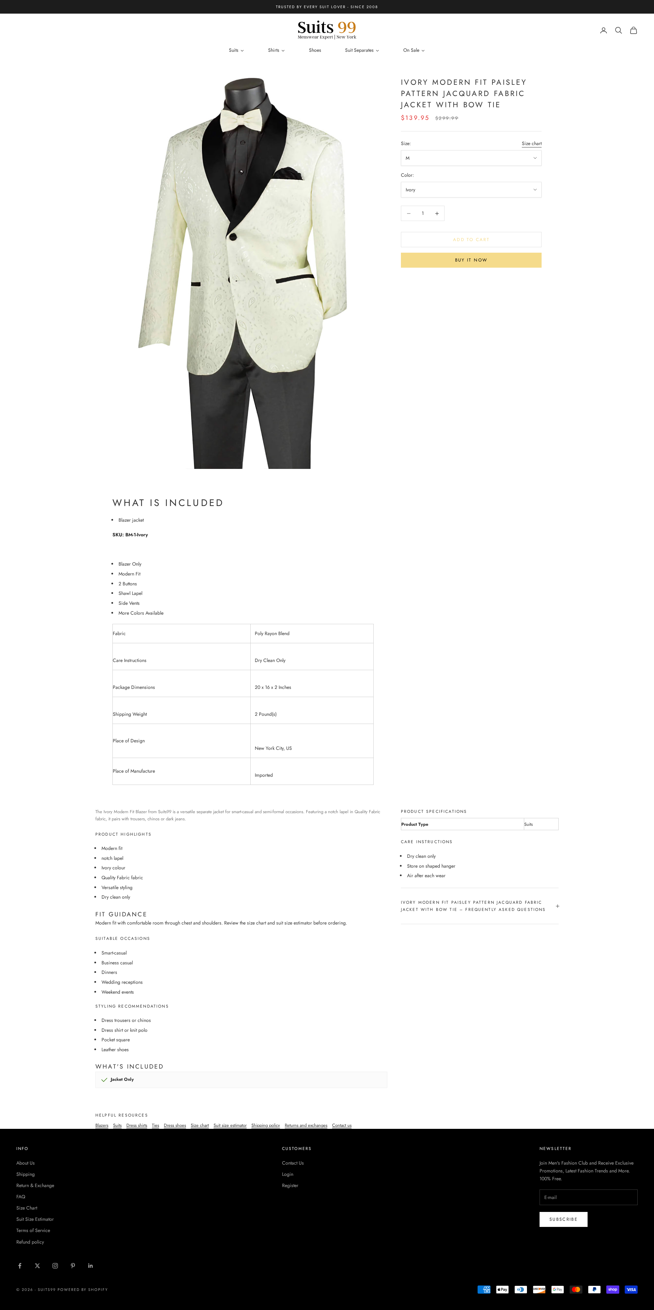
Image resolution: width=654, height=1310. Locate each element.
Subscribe (563, 1219)
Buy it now (471, 260)
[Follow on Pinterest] (72, 1265)
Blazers (101, 1125)
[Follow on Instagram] (55, 1265)
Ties (155, 1125)
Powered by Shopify (83, 1289)
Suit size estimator (230, 1125)
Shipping (25, 1174)
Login (287, 1174)
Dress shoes (175, 1125)
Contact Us (293, 1162)
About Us (25, 1162)
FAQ (20, 1196)
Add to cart (471, 239)
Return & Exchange (35, 1185)
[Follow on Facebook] (19, 1265)
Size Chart (26, 1207)
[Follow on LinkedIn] (90, 1265)
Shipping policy (265, 1125)
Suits (117, 1125)
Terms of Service (33, 1230)
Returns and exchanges (306, 1125)
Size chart (532, 143)
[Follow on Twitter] (37, 1265)
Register (290, 1185)
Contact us (342, 1125)
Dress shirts (136, 1125)
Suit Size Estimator (35, 1219)
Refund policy (30, 1241)
